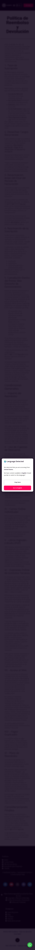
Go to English (17, 488)
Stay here (17, 482)
